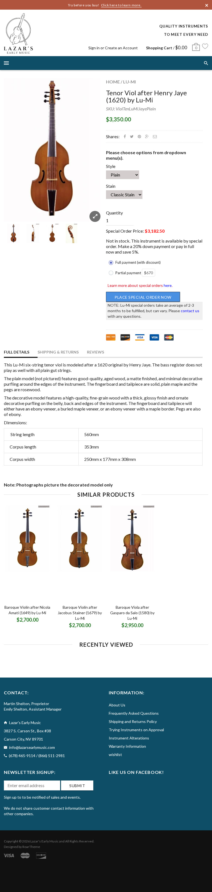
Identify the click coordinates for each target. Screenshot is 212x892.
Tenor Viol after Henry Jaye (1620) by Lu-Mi (146, 96)
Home (113, 81)
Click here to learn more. (121, 5)
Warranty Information (127, 746)
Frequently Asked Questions (134, 713)
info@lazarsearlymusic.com (32, 747)
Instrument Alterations (129, 738)
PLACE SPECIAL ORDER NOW (143, 297)
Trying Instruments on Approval (136, 729)
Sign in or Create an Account (113, 47)
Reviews (95, 352)
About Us (117, 705)
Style (110, 166)
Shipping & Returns (58, 352)
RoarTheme (31, 847)
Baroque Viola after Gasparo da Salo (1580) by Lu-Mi (132, 613)
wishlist (115, 754)
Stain (110, 186)
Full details (16, 352)
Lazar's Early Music (44, 841)
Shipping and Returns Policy (133, 721)
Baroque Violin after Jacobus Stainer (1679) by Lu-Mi (80, 613)
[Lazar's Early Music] (18, 33)
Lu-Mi (129, 81)
